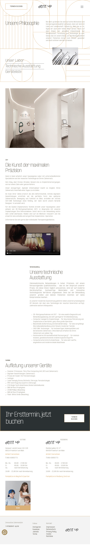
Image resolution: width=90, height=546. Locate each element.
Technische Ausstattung (22, 66)
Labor (6, 160)
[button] (7, 493)
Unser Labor (14, 61)
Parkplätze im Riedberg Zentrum (58, 476)
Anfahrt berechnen (12, 454)
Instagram (37, 527)
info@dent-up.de (13, 526)
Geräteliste (13, 72)
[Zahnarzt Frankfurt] (45, 7)
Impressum (50, 527)
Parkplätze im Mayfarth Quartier (17, 476)
